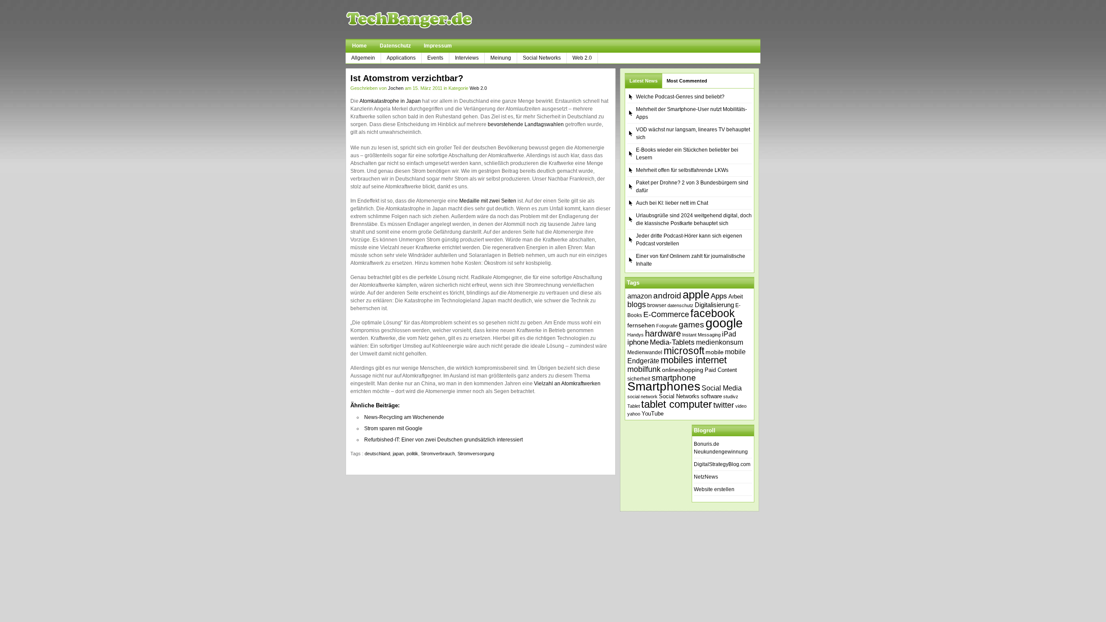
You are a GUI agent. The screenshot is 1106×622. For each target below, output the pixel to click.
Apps (719, 296)
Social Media (722, 388)
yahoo (633, 413)
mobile (715, 352)
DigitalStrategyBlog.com (722, 464)
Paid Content (721, 370)
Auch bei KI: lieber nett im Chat (672, 203)
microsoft (684, 350)
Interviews (467, 58)
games (691, 324)
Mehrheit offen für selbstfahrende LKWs (682, 170)
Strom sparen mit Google (393, 428)
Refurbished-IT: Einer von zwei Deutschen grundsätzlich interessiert (443, 440)
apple (696, 294)
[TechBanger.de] (430, 19)
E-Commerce (666, 314)
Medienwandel (644, 352)
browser (656, 305)
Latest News (643, 80)
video (741, 406)
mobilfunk (644, 369)
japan (398, 453)
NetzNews (706, 477)
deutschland (377, 453)
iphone (637, 342)
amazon (639, 296)
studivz (730, 396)
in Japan (410, 101)
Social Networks (542, 58)
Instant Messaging (701, 334)
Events (435, 58)
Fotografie (666, 325)
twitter (723, 405)
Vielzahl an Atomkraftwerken (567, 384)
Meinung (500, 58)
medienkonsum (719, 342)
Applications (401, 58)
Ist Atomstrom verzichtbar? (406, 78)
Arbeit (735, 297)
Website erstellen (714, 489)
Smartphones (663, 386)
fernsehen (641, 325)
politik (412, 453)
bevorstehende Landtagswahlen (526, 124)
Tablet (633, 406)
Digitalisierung (714, 304)
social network (642, 396)
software (711, 396)
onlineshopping (682, 369)
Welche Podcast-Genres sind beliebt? (680, 97)
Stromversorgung (476, 453)
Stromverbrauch (438, 453)
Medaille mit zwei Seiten (487, 201)
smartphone (674, 377)
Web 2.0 (582, 58)
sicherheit (638, 379)
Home (359, 46)
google (724, 323)
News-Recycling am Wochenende (404, 417)
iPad (729, 334)
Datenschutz (395, 46)
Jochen (396, 88)
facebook (712, 313)
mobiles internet (694, 360)
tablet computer (676, 404)
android (667, 295)
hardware (663, 333)
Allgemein (363, 58)
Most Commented (687, 80)
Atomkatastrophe (379, 101)
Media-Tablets (672, 342)
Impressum (438, 46)
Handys (635, 334)
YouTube (653, 413)
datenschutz (680, 305)
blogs (636, 304)
